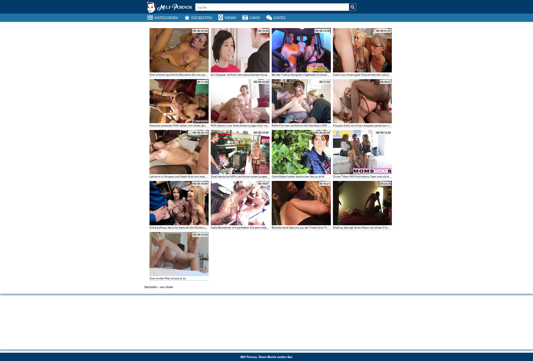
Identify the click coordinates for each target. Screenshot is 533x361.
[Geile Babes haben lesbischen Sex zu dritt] (301, 152)
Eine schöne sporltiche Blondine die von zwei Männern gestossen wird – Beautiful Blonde (206, 74)
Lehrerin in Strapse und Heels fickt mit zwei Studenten (184, 176)
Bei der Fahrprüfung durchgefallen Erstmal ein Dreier (306, 74)
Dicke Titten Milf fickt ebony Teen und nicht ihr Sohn (367, 176)
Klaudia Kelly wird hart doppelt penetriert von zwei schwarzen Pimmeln (379, 125)
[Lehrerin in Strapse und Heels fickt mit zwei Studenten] (179, 152)
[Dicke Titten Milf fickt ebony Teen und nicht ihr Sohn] (362, 152)
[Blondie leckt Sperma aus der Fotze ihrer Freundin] (301, 203)
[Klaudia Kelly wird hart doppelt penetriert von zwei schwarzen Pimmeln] (362, 101)
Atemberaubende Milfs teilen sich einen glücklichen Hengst (187, 125)
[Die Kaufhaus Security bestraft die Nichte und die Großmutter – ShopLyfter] (179, 203)
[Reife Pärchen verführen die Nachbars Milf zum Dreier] (301, 101)
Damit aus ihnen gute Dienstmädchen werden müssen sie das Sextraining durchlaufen (388, 74)
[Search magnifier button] (352, 7)
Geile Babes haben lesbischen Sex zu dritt (298, 176)
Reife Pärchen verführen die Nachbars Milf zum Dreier (307, 125)
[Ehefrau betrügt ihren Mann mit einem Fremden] (362, 203)
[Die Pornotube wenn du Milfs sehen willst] (168, 6)
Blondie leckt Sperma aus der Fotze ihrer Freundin (304, 227)
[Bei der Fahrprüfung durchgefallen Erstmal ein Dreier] (301, 50)
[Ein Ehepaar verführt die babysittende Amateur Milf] (240, 50)
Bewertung (379, 24)
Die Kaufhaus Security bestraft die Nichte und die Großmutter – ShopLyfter (198, 227)
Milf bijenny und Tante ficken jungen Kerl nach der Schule (247, 125)
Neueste (353, 24)
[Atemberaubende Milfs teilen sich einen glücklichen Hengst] (179, 101)
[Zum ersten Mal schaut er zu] (179, 254)
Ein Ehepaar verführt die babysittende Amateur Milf (244, 74)
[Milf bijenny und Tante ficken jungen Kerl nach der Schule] (240, 101)
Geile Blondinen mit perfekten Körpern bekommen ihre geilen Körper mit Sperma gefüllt (268, 227)
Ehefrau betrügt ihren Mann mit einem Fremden (364, 227)
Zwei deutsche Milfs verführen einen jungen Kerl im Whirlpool (251, 176)
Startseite (150, 287)
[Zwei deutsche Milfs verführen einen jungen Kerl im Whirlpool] (240, 152)
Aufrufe (365, 24)
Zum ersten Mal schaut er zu (167, 278)
